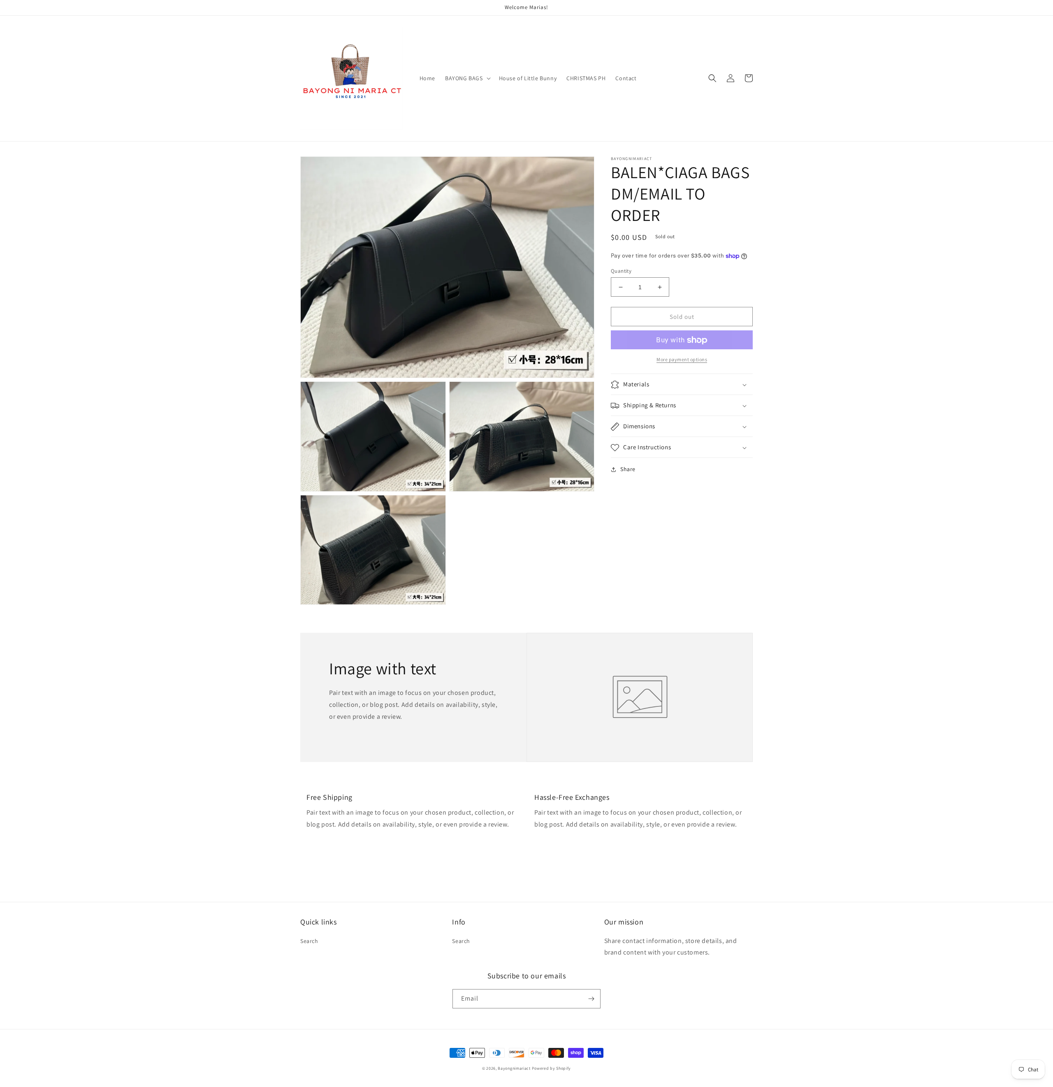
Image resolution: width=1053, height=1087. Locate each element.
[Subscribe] (591, 998)
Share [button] (628, 469)
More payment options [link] (681, 360)
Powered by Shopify (551, 1068)
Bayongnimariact (514, 1068)
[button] (467, 78)
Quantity (621, 270)
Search (309, 941)
